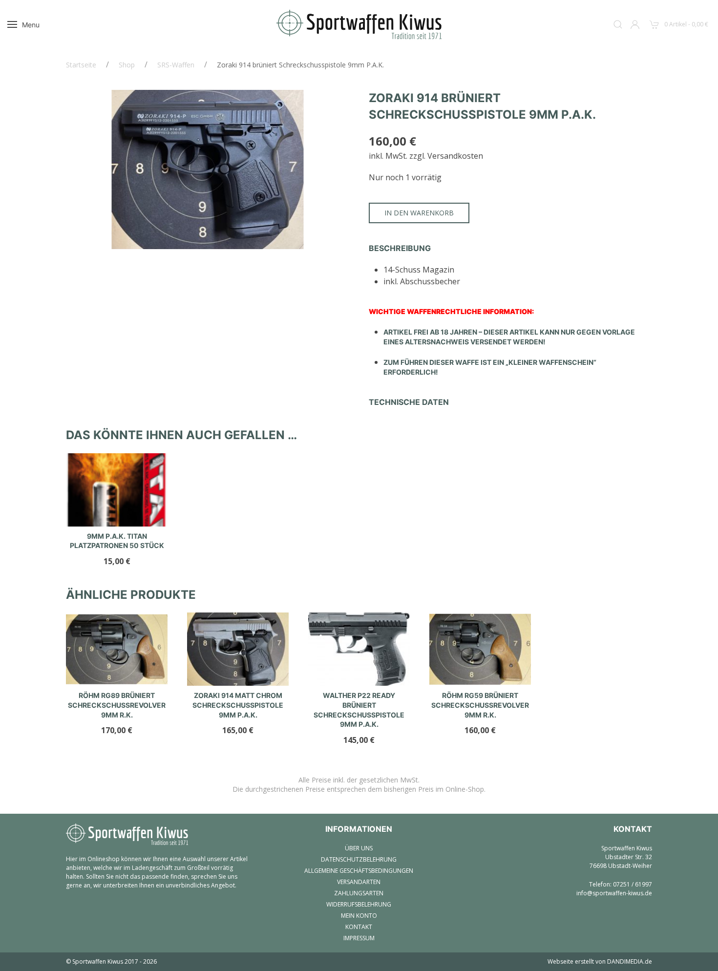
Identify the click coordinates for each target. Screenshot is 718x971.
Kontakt (358, 927)
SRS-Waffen (175, 64)
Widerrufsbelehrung (358, 904)
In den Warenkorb (419, 212)
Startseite (81, 64)
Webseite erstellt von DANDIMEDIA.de (600, 961)
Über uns (359, 848)
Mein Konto (359, 915)
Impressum (359, 938)
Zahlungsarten (358, 893)
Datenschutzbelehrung (359, 859)
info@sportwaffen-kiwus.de (614, 893)
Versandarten (358, 882)
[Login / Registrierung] (635, 24)
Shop (127, 64)
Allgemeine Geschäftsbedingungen (358, 870)
